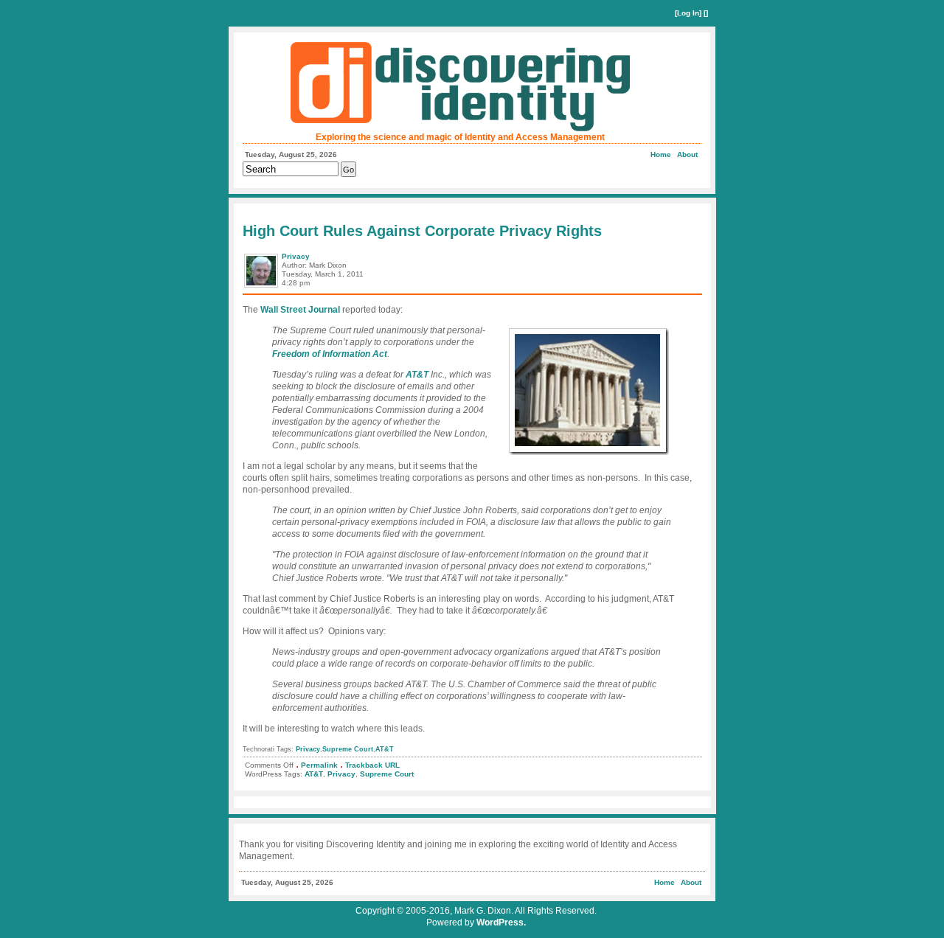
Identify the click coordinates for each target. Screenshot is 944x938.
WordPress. (501, 922)
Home (660, 154)
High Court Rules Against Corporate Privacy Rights (422, 231)
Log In (688, 13)
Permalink (319, 765)
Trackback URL (372, 765)
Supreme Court (347, 749)
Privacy (296, 256)
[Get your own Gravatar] (262, 286)
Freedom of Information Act (329, 354)
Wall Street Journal (300, 310)
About (687, 154)
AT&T (417, 374)
